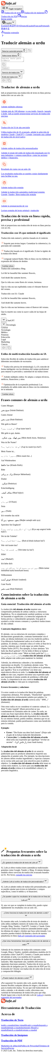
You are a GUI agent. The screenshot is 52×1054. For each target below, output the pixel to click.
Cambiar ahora (7, 266)
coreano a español (29, 1030)
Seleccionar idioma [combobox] (9, 56)
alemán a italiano (8, 831)
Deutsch (23, 26)
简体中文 (5, 28)
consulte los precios (24, 875)
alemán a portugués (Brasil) (12, 828)
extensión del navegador (35, 936)
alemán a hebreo (8, 850)
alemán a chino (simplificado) (13, 816)
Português (45, 26)
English (4, 26)
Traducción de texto (12, 13)
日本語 (10, 26)
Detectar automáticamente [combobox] (12, 51)
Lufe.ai (40, 995)
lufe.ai (20, 936)
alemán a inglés (7, 814)
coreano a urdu (7, 811)
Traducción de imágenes (34, 13)
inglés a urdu (6, 797)
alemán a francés (8, 826)
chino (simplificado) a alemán (13, 799)
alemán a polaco (8, 845)
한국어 (17, 26)
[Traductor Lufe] (26, 3)
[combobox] (12, 72)
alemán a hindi (7, 838)
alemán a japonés (8, 819)
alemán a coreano (8, 821)
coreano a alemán (8, 809)
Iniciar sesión (6, 19)
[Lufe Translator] (26, 1001)
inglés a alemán (7, 795)
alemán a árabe (7, 835)
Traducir (5, 68)
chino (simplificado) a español (27, 1025)
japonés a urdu (7, 807)
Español (30, 26)
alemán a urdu (7, 843)
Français (37, 26)
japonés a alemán (8, 804)
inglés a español (7, 1025)
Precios (24, 16)
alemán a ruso (7, 833)
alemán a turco (7, 847)
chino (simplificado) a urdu (12, 802)
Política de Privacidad (30, 1046)
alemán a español (8, 823)
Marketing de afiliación (11, 1046)
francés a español (14, 1030)
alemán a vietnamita (9, 840)
